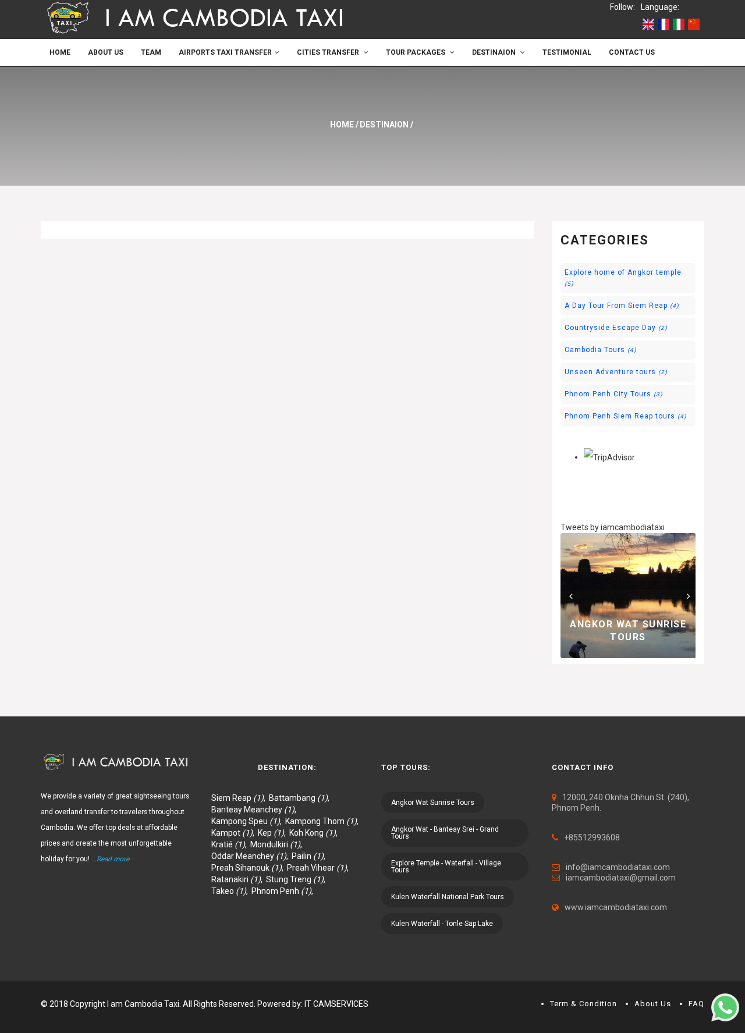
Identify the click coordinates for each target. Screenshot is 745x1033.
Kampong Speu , (248, 821)
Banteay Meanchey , (255, 809)
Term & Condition (583, 1003)
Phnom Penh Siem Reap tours (626, 416)
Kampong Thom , (323, 821)
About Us (105, 52)
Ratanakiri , (238, 879)
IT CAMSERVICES (336, 1004)
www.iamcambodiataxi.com (616, 907)
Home (59, 52)
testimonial (566, 52)
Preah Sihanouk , (249, 867)
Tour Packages (416, 52)
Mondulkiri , (278, 844)
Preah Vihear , (319, 867)
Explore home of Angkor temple (623, 277)
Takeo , (231, 891)
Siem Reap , (240, 798)
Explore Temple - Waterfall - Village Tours (446, 866)
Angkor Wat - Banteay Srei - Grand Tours (445, 832)
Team (151, 52)
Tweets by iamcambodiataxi (612, 527)
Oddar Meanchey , (251, 856)
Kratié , (230, 844)
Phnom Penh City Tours (614, 394)
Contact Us (632, 52)
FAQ (696, 1003)
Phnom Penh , (284, 891)
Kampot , (234, 832)
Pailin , (310, 856)
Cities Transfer (329, 52)
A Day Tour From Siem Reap (622, 305)
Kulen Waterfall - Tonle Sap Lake (442, 924)
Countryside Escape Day (616, 328)
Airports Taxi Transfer (225, 52)
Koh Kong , (315, 832)
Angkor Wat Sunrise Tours (432, 802)
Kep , (273, 832)
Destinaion (494, 52)
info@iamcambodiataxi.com (618, 867)
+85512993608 (592, 837)
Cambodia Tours (601, 350)
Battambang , (301, 798)
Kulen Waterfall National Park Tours (447, 897)
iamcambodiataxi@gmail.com (621, 877)
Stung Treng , (297, 879)
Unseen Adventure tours (616, 372)
